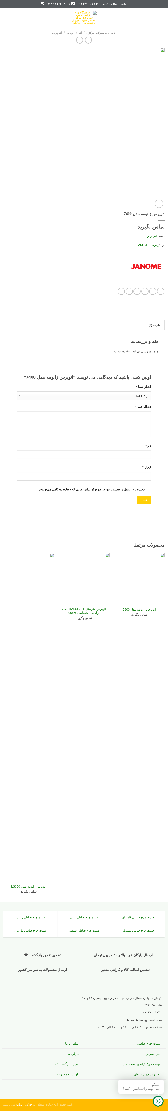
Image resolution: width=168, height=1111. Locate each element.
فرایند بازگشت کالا (67, 1064)
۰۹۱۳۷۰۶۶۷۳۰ (87, 4)
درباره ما (73, 1053)
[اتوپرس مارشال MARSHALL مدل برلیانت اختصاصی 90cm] (84, 578)
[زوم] (159, 204)
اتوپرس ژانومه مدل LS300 (28, 886)
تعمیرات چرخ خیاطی (147, 1074)
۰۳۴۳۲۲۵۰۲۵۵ (57, 4)
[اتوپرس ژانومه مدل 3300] (139, 578)
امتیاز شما (143, 386)
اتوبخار (70, 32)
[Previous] (164, 727)
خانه (113, 32)
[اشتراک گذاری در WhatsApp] (160, 291)
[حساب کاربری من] (13, 18)
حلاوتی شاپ (23, 1104)
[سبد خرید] (5, 18)
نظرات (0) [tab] (155, 325)
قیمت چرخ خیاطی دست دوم (141, 1064)
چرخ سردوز (152, 1053)
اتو (80, 32)
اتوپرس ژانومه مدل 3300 (139, 609)
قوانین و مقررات (68, 1074)
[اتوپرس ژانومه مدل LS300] (28, 717)
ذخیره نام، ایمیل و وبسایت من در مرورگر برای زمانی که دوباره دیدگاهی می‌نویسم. (91, 489)
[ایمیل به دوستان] (137, 291)
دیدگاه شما (143, 406)
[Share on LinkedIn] (121, 291)
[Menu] (162, 17)
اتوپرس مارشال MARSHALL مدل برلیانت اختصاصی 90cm (84, 611)
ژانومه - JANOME (148, 245)
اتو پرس (57, 32)
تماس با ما (72, 1043)
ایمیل (146, 467)
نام (148, 446)
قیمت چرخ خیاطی (148, 1043)
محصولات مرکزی (96, 32)
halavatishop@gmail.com (144, 1020)
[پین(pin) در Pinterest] (129, 291)
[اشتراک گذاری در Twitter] (145, 291)
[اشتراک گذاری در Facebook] (152, 291)
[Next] (3, 727)
